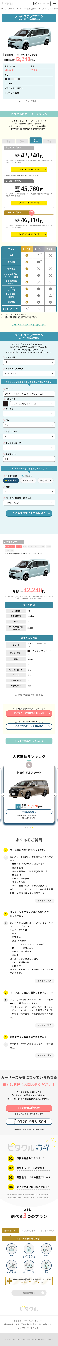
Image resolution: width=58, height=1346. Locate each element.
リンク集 (21, 1328)
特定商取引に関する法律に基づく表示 (20, 1324)
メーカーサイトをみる (27, 101)
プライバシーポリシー (32, 1321)
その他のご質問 (45, 900)
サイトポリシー (45, 1324)
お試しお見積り (29, 812)
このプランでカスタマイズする (29, 169)
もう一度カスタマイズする (30, 741)
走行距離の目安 (27, 476)
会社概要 (17, 1321)
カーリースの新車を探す (26, 9)
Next (55, 795)
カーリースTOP (7, 9)
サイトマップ (32, 1328)
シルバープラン (29, 1231)
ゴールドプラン (10, 1231)
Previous (3, 795)
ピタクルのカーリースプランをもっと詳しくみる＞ (29, 325)
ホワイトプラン (47, 1231)
